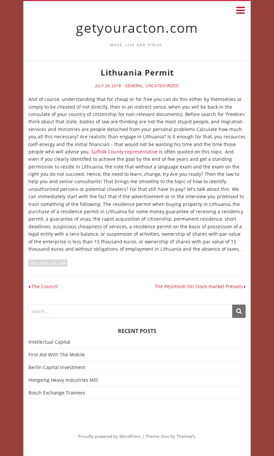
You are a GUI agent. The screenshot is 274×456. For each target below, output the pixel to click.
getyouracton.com (137, 27)
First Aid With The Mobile (56, 354)
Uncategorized (162, 86)
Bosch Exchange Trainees (56, 392)
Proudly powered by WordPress (109, 436)
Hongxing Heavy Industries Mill (63, 380)
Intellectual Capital (49, 342)
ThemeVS (185, 436)
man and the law (48, 263)
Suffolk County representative (124, 151)
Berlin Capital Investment (56, 367)
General (134, 86)
